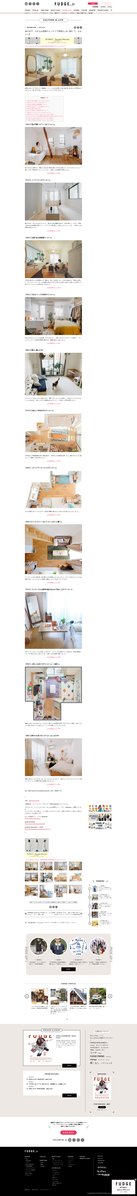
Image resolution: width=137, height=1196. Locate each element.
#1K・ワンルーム (34, 902)
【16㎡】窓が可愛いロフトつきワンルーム (38, 101)
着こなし (94, 1063)
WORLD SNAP (45, 10)
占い (103, 1050)
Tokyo (92, 1050)
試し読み (102, 1107)
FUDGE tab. (35, 10)
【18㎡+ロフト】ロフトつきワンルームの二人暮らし (40, 114)
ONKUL (99, 1053)
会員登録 (93, 3)
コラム (51, 13)
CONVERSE (92, 1045)
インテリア (101, 1060)
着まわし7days (29, 1173)
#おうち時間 (51, 902)
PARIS (41, 1164)
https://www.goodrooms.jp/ (32, 819)
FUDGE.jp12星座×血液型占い (99, 1043)
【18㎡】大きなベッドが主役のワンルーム (38, 106)
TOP (26, 922)
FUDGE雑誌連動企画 (94, 1047)
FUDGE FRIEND (97, 1056)
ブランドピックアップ (30, 1168)
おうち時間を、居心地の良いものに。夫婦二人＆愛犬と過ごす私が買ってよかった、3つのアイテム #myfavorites (64, 913)
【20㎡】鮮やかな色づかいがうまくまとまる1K (39, 120)
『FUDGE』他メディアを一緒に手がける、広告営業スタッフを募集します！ (48, 1084)
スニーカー (102, 1035)
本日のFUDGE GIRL (104, 1047)
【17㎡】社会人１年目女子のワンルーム (37, 110)
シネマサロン (72, 13)
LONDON (42, 1166)
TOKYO (41, 1162)
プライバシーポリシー (44, 1189)
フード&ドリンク (44, 13)
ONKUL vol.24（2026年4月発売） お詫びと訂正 (41, 1089)
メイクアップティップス (57, 1164)
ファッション (71, 1159)
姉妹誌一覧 (100, 1158)
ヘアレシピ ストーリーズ (57, 1162)
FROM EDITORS (101, 1160)
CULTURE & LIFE (66, 10)
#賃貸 (75, 902)
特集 (26, 1159)
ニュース (27, 1162)
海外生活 (70, 1166)
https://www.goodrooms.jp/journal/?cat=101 (37, 829)
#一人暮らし (58, 902)
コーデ (93, 1052)
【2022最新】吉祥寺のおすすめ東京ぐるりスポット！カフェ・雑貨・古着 (37, 913)
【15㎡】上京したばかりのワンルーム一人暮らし (40, 118)
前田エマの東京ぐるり (82, 13)
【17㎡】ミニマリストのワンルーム (36, 103)
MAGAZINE (92, 10)
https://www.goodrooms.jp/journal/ (35, 824)
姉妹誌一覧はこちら (101, 1110)
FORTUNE (84, 10)
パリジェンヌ (106, 1063)
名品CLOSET (28, 1160)
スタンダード (28, 1171)
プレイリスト (64, 13)
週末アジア (57, 13)
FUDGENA (76, 10)
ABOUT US (27, 1189)
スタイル (108, 1057)
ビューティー (71, 1160)
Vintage (93, 1059)
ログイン (107, 3)
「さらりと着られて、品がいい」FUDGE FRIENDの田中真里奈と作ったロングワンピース (45, 46)
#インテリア (43, 902)
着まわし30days (94, 1036)
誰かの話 (90, 13)
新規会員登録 (68, 1132)
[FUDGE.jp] (65, 4)
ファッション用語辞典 (30, 1170)
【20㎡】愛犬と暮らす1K (33, 108)
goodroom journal (34, 801)
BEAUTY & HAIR (55, 10)
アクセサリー (28, 1175)
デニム (107, 1060)
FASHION (27, 10)
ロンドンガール (102, 1045)
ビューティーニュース (57, 1160)
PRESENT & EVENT (103, 10)
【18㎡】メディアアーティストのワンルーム (38, 112)
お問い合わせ (35, 1189)
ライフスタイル (35, 13)
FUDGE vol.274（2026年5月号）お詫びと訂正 (40, 1079)
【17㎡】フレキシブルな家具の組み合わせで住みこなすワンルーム (44, 116)
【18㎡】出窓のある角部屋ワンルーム (36, 105)
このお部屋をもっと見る (53, 173)
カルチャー (27, 13)
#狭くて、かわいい (68, 902)
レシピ (69, 1162)
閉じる (46, 98)
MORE (69, 1066)
